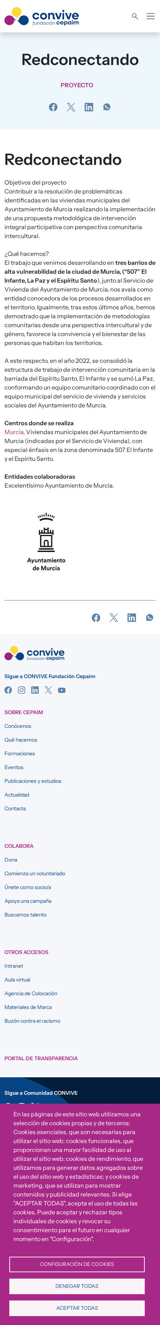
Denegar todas (76, 1286)
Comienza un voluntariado (34, 873)
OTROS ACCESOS (26, 952)
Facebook (8, 690)
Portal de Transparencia (41, 1058)
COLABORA (18, 846)
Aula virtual (17, 979)
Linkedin (35, 690)
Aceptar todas (77, 1308)
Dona (10, 859)
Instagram (21, 690)
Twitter (48, 690)
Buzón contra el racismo (32, 1021)
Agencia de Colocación (30, 993)
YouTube (61, 690)
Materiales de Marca (28, 1007)
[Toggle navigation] (150, 16)
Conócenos (17, 726)
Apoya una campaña (27, 901)
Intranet (13, 966)
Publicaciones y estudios (32, 781)
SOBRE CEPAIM (23, 712)
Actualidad (16, 794)
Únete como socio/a (27, 887)
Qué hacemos (20, 739)
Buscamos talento (25, 914)
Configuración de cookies (77, 1264)
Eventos (13, 767)
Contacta (15, 808)
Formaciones (19, 753)
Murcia (13, 432)
